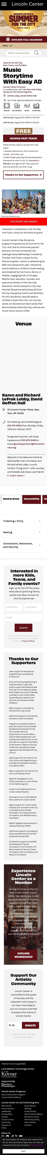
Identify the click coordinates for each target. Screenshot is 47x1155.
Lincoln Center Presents (14, 87)
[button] (23, 39)
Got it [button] (23, 1151)
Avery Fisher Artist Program (13, 1094)
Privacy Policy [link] (36, 1145)
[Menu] (4, 4)
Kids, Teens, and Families (15, 65)
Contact (27, 1125)
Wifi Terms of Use (31, 1117)
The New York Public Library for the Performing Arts (22, 90)
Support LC (6, 1125)
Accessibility (6, 1114)
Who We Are (6, 1106)
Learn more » (17, 475)
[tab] (11, 499)
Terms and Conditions (33, 1114)
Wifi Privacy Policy (32, 1119)
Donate (30, 1025)
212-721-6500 (14, 425)
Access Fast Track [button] (23, 138)
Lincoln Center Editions (11, 1097)
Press (3, 1128)
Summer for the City (12, 63)
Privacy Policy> (28, 641)
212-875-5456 (29, 440)
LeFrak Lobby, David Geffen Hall (21, 95)
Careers (4, 1117)
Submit (23, 627)
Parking (27, 1108)
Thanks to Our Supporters (13, 1063)
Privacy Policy (30, 1111)
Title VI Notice (30, 1122)
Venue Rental (30, 1106)
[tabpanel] (23, 531)
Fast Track (10, 157)
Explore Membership (23, 955)
